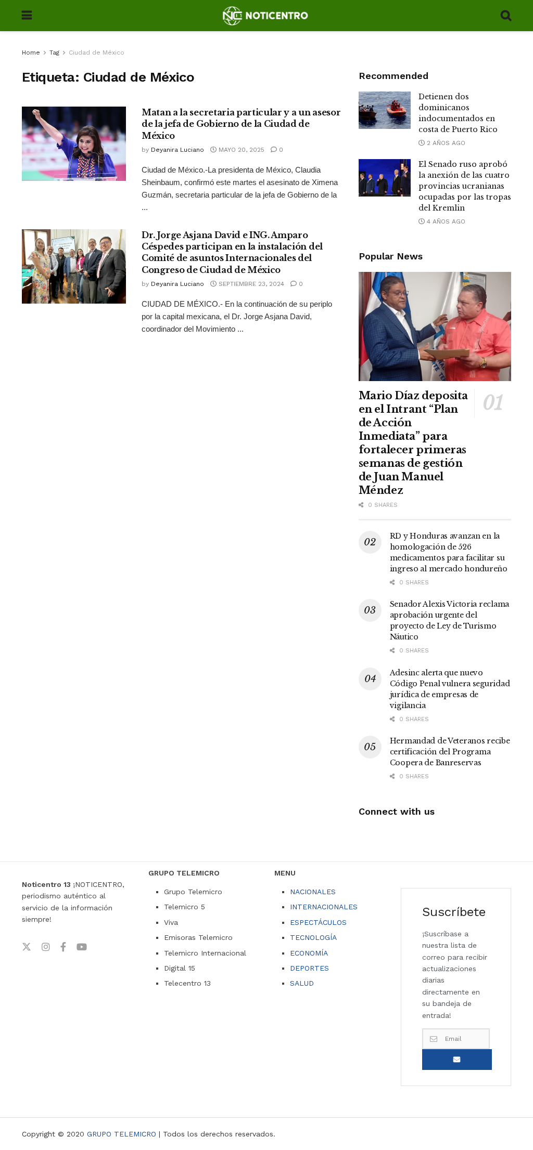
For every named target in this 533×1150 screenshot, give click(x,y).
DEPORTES (309, 968)
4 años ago (445, 221)
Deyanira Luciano (177, 149)
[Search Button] (506, 15)
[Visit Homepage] (266, 15)
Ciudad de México (96, 52)
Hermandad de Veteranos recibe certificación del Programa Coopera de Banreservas (450, 751)
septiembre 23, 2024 (250, 284)
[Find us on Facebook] (63, 947)
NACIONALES (313, 891)
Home (31, 52)
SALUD (302, 983)
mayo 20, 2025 (240, 149)
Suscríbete (457, 1059)
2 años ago (445, 143)
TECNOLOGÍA (313, 937)
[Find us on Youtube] (82, 947)
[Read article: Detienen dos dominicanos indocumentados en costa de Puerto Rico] (385, 110)
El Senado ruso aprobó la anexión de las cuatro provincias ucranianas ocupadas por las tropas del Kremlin (464, 186)
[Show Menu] (27, 15)
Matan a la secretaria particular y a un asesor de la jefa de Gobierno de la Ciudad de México (241, 124)
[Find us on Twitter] (26, 947)
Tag (54, 52)
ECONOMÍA (309, 953)
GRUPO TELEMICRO (121, 1134)
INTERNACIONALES (324, 907)
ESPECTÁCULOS (318, 922)
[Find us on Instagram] (46, 947)
